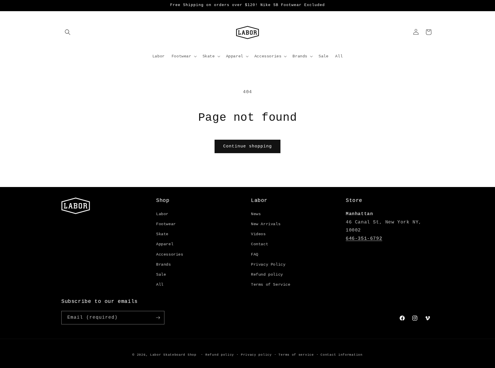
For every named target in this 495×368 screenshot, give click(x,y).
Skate (162, 234)
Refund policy (267, 274)
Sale (161, 274)
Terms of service (296, 355)
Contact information (341, 355)
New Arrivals (265, 224)
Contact (259, 244)
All (160, 284)
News (256, 214)
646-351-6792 (364, 238)
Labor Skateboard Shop (173, 355)
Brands (163, 264)
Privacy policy (256, 355)
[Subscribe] (158, 317)
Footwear (166, 224)
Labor (162, 214)
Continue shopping (247, 146)
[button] (67, 32)
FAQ (254, 254)
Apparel (164, 244)
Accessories (169, 254)
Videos (258, 234)
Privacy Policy (268, 264)
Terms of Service (270, 284)
